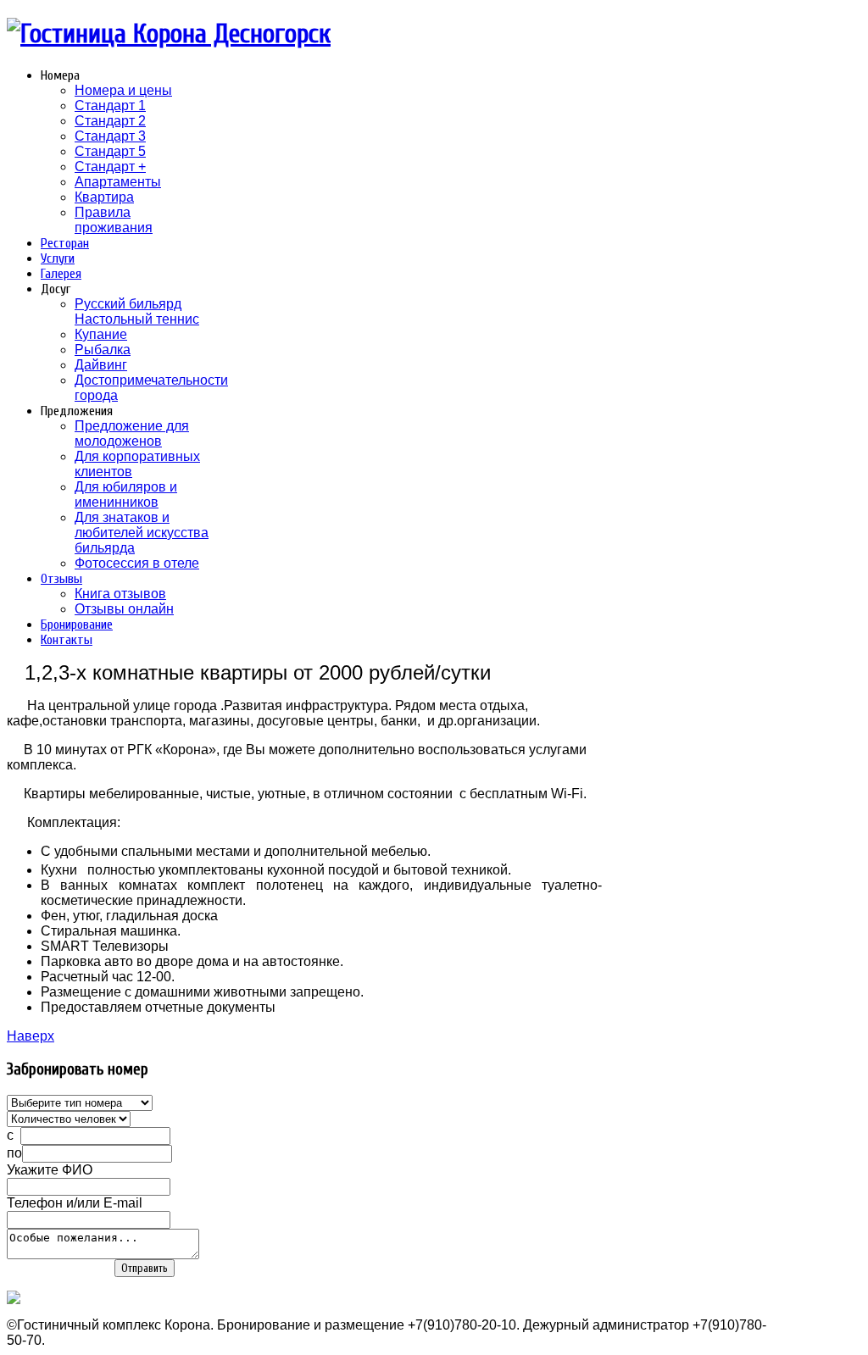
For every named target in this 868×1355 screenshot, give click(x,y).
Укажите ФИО (49, 1170)
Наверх (30, 1036)
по (14, 1153)
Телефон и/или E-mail (74, 1203)
